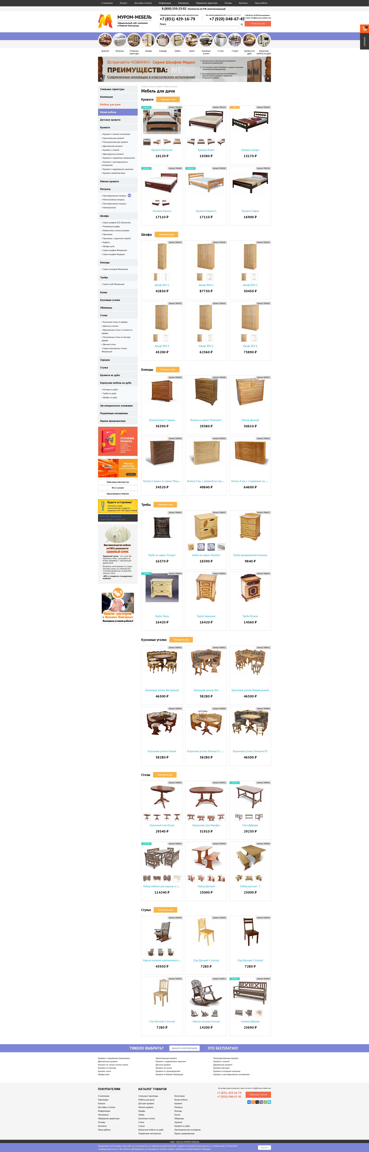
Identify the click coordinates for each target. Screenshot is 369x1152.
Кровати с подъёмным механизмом (119, 158)
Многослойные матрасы (114, 199)
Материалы (183, 3)
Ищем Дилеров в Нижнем (118, 494)
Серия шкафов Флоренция (115, 250)
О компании (107, 3)
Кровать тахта (104, 1071)
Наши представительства (118, 482)
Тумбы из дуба (109, 393)
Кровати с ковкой (111, 150)
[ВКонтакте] (249, 1102)
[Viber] (261, 1102)
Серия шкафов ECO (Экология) (117, 222)
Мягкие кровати (109, 181)
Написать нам (258, 23)
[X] (257, 1102)
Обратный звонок (258, 1094)
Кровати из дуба (110, 375)
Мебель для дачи (110, 104)
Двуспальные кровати (113, 146)
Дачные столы (109, 344)
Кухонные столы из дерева (115, 322)
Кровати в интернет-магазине (226, 1071)
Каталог (123, 3)
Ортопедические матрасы (114, 195)
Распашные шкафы (111, 226)
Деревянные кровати (222, 1064)
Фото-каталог (118, 488)
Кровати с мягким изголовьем (116, 134)
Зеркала (105, 359)
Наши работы (261, 3)
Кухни (103, 292)
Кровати (105, 127)
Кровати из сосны (164, 1068)
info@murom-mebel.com (261, 1088)
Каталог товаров (155, 86)
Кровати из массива (107, 1068)
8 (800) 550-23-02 (174, 9)
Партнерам (103, 1099)
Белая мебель (108, 112)
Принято (264, 1148)
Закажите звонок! (233, 15)
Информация (165, 3)
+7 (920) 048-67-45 (227, 18)
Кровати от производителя (168, 1071)
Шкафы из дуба (110, 397)
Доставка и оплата (143, 3)
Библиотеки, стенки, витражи (116, 230)
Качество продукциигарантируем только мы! (112, 518)
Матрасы (105, 189)
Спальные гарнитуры (112, 89)
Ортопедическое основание (116, 405)
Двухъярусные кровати (113, 154)
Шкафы (104, 215)
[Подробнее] (108, 468)
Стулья (104, 367)
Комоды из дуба (110, 389)
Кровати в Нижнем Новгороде (169, 1074)
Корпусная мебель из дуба (115, 382)
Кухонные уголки (110, 300)
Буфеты (106, 242)
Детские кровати (110, 119)
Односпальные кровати (113, 138)
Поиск (163, 24)
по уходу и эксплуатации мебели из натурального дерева (127, 445)
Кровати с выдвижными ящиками (118, 169)
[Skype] (269, 1102)
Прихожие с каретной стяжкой (117, 238)
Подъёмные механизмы (114, 413)
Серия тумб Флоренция (113, 284)
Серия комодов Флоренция (115, 269)
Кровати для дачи (221, 1068)
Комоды (105, 262)
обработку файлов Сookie (164, 1146)
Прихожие (107, 234)
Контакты (243, 3)
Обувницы (106, 307)
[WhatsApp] (265, 1102)
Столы (103, 315)
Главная (144, 86)
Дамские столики (110, 326)
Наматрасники (109, 207)
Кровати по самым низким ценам (113, 1064)
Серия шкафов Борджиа (114, 254)
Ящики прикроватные (113, 421)
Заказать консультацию (184, 1048)
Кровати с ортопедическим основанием (231, 1074)
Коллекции (106, 96)
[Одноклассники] (253, 1102)
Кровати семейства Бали (114, 173)
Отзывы (228, 3)
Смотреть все (168, 99)
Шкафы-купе (108, 246)
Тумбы (104, 277)
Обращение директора (206, 3)
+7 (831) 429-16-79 (177, 18)
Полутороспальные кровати (115, 142)
